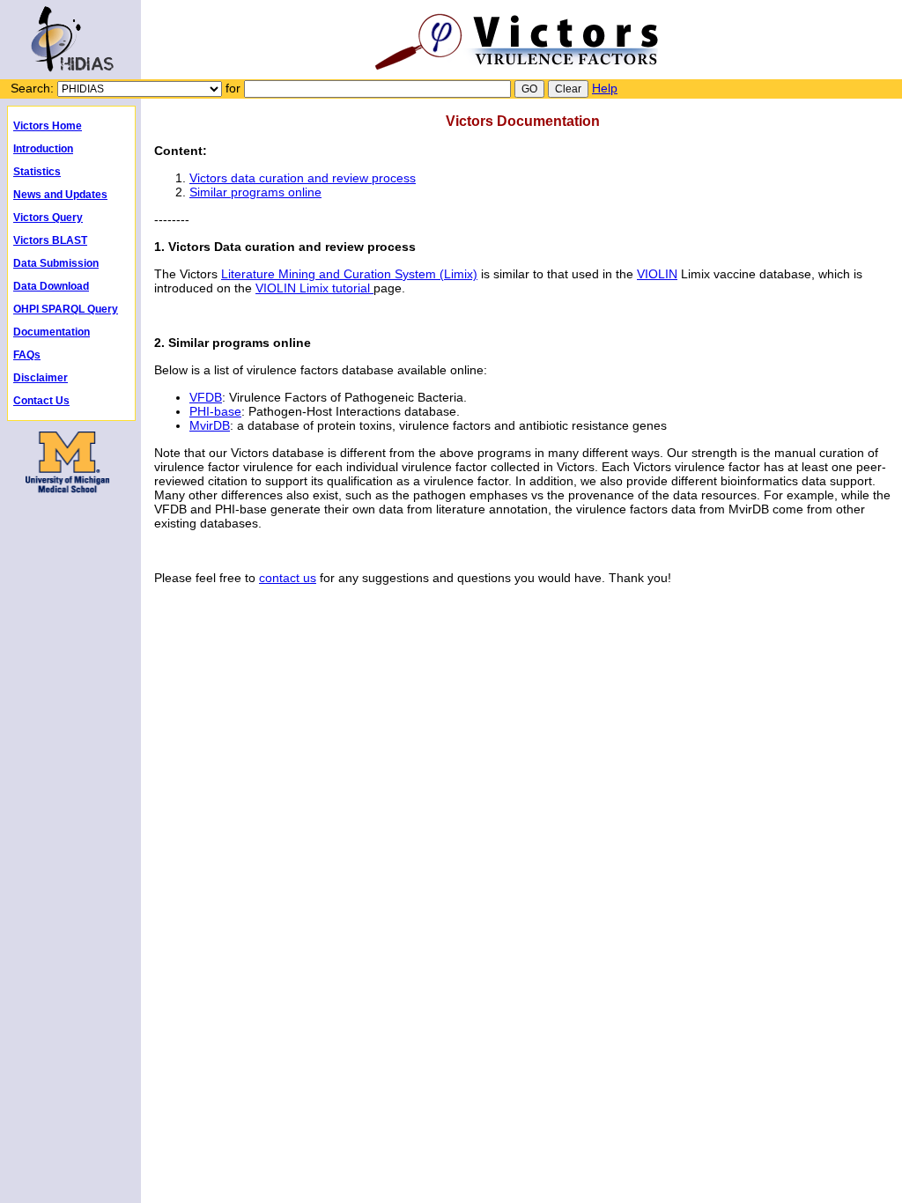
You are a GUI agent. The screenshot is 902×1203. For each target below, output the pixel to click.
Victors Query (48, 217)
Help (604, 88)
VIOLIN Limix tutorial (314, 288)
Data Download (51, 286)
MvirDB (209, 425)
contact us (287, 578)
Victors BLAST (50, 240)
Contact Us (41, 401)
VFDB (205, 397)
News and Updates (60, 194)
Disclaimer (40, 378)
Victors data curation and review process (302, 178)
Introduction (43, 149)
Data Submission (56, 263)
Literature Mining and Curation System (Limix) (349, 274)
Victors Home (47, 126)
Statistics (37, 172)
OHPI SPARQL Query (65, 309)
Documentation (51, 332)
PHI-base (215, 411)
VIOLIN (657, 274)
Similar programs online (255, 192)
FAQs (27, 355)
